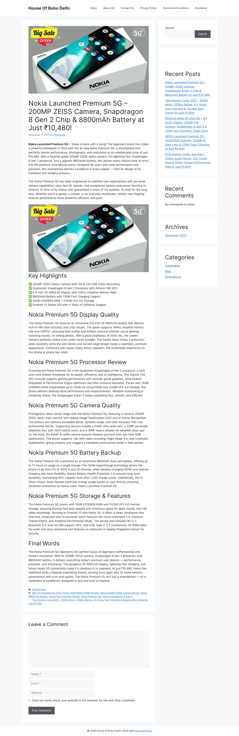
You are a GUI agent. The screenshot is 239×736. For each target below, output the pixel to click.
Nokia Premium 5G (91, 596)
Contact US (127, 8)
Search (169, 28)
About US (108, 8)
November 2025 (175, 235)
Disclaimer (201, 8)
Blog (168, 271)
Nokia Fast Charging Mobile (64, 596)
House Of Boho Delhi (49, 8)
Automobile (172, 265)
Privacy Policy (148, 8)
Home (93, 8)
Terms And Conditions (176, 8)
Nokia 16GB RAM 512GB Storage (81, 592)
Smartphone (39, 589)
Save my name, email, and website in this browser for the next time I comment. (84, 700)
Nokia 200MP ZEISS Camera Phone (119, 592)
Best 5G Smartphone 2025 (47, 592)
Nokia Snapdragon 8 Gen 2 (117, 596)
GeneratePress (143, 730)
